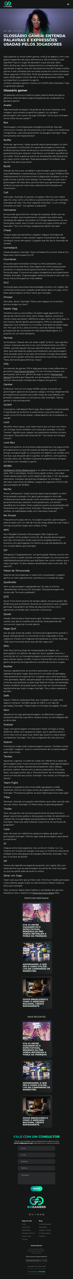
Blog (9, 31)
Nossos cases (26, 1236)
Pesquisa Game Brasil (43, 893)
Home (24, 1224)
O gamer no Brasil (45, 1230)
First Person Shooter (24, 371)
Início (5, 31)
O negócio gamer (45, 1233)
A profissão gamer (45, 1224)
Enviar (36, 1189)
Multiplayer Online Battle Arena (19, 470)
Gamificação (26, 1230)
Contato (25, 1239)
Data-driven (26, 1227)
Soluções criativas (28, 1233)
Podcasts (42, 1236)
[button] (68, 4)
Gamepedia (43, 1227)
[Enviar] (45, 1260)
